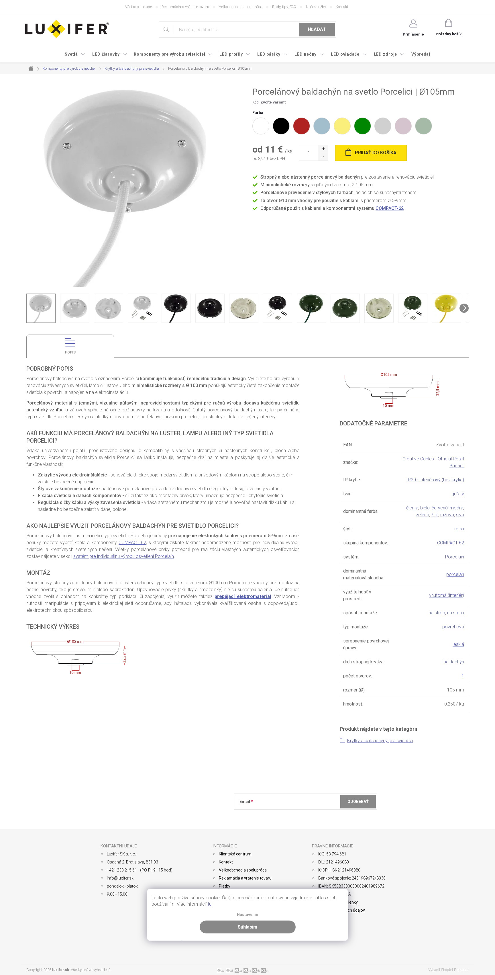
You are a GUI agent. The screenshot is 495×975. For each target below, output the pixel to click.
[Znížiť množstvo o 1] (323, 157)
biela (425, 508)
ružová (447, 514)
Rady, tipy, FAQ (284, 7)
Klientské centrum (235, 854)
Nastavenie (247, 915)
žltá (434, 514)
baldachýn (453, 662)
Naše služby (316, 7)
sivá (460, 514)
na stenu (455, 613)
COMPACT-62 (390, 208)
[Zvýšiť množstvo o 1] (323, 149)
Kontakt (342, 7)
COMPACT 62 (132, 542)
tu (209, 904)
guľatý (457, 494)
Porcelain (454, 557)
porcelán (455, 574)
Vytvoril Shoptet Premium (448, 970)
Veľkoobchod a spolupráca (240, 7)
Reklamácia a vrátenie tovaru (185, 7)
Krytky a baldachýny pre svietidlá (380, 740)
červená (440, 508)
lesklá (458, 644)
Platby (224, 886)
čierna (412, 508)
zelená (422, 514)
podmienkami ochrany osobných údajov (323, 815)
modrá (456, 508)
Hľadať (317, 29)
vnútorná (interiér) (446, 595)
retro (459, 529)
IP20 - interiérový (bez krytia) (435, 479)
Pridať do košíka (375, 152)
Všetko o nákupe (138, 7)
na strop (437, 613)
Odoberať (358, 801)
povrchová (453, 627)
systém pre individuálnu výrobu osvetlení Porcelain (123, 556)
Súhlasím (247, 927)
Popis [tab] (70, 352)
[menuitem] (75, 54)
